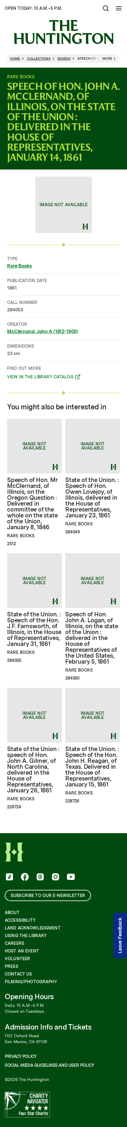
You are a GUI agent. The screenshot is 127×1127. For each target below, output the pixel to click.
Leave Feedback (120, 935)
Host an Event (22, 951)
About (12, 912)
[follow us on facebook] (24, 877)
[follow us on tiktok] (9, 877)
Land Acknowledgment (33, 928)
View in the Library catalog (40, 377)
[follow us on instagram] (55, 877)
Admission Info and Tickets (48, 1027)
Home (15, 58)
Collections (38, 58)
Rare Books (19, 266)
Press (11, 966)
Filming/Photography (31, 981)
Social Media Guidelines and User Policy (49, 1065)
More (107, 58)
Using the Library (26, 935)
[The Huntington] (63, 32)
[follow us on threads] (39, 877)
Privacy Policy (20, 1056)
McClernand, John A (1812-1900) (42, 331)
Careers (14, 943)
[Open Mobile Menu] (118, 8)
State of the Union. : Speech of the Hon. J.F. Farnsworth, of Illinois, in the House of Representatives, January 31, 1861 (34, 629)
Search (64, 58)
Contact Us (18, 974)
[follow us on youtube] (70, 877)
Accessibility (20, 920)
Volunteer (17, 958)
